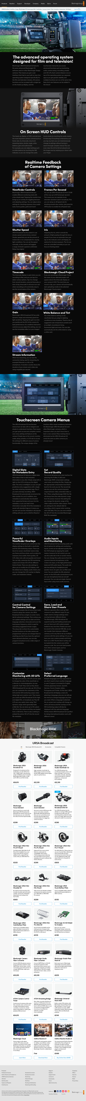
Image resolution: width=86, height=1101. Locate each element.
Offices (73, 1072)
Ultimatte (4, 1078)
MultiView (27, 1080)
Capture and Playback (6, 1082)
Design (17, 9)
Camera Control (46, 9)
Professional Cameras (6, 1072)
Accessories (62, 9)
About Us (74, 1074)
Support (19, 3)
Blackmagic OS (23, 9)
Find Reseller (78, 16)
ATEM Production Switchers (8, 1076)
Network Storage (29, 1078)
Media (43, 3)
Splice (49, 3)
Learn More (22, 1057)
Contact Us (51, 1076)
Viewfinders (39, 9)
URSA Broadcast (6, 9)
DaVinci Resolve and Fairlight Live (9, 1074)
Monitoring (27, 1076)
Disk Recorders (5, 1080)
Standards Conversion (30, 1072)
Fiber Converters (55, 9)
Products (4, 3)
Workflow (12, 9)
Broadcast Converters (30, 1074)
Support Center (52, 1074)
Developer (27, 3)
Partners (74, 1076)
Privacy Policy (75, 1080)
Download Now (43, 1057)
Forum (55, 3)
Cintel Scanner (5, 1084)
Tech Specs (68, 9)
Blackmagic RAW (31, 9)
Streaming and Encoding (30, 1084)
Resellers (12, 3)
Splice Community (53, 1082)
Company (35, 3)
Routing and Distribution (30, 1082)
